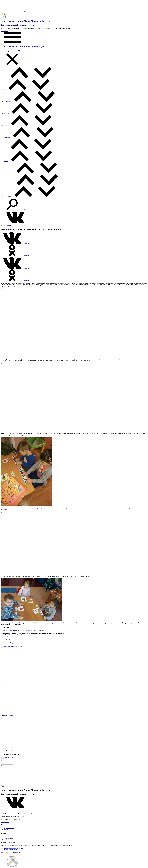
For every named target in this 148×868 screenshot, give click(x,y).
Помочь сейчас (4, 31)
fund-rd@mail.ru (5, 822)
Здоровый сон (11, 630)
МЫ (5, 89)
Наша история (7, 101)
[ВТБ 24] (2, 759)
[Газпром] (7, 784)
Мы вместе (18, 630)
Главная (6, 77)
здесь (71, 845)
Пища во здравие (25, 630)
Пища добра (4, 630)
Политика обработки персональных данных (12, 848)
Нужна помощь (8, 196)
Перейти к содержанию (30, 11)
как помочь (7, 839)
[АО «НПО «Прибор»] (7, 757)
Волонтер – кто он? (9, 184)
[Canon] (10, 763)
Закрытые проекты (9, 172)
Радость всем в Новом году (37, 630)
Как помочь (7, 137)
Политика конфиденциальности (9, 849)
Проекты (6, 161)
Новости (6, 125)
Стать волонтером (5, 639)
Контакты (6, 113)
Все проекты (4, 646)
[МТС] (2, 786)
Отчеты (6, 149)
